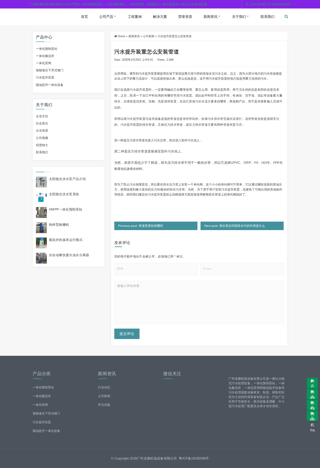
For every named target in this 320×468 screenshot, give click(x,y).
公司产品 (106, 16)
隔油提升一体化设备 (49, 85)
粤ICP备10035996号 (194, 458)
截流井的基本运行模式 (66, 240)
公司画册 (42, 138)
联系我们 (268, 16)
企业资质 (42, 130)
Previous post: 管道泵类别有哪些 (140, 225)
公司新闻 (148, 36)
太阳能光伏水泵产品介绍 (67, 179)
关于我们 (239, 16)
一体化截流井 (45, 56)
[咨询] (312, 383)
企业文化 (42, 116)
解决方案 (160, 16)
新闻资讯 (210, 16)
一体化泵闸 (43, 63)
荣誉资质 (185, 16)
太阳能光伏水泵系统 (64, 194)
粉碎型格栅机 (59, 224)
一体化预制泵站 (46, 48)
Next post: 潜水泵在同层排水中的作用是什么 (234, 225)
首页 (84, 16)
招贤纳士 (42, 145)
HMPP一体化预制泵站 (65, 209)
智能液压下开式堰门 (49, 70)
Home (121, 36)
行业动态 (104, 387)
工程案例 (135, 16)
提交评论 (127, 334)
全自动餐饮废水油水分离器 (69, 255)
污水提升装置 (45, 77)
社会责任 (42, 123)
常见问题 (104, 404)
